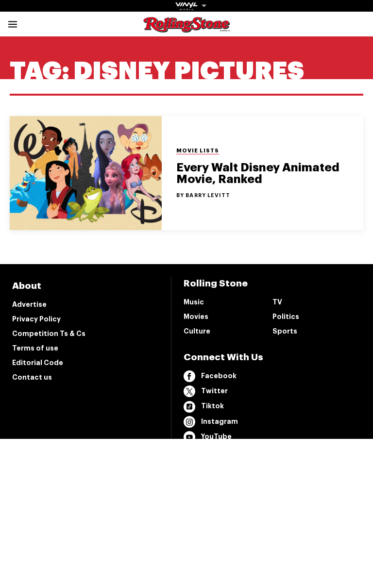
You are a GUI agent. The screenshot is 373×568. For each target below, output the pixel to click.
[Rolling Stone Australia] (186, 28)
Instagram (219, 421)
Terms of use (35, 348)
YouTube (216, 436)
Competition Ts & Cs (48, 333)
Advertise (29, 304)
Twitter (214, 390)
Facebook (219, 375)
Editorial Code (37, 362)
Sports (284, 331)
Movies (196, 316)
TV (277, 302)
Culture (197, 331)
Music (194, 302)
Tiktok (212, 405)
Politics (285, 316)
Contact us (32, 377)
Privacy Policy (36, 319)
